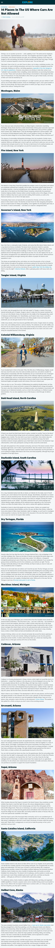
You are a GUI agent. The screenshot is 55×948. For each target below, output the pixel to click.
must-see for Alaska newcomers (41, 925)
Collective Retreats (20, 269)
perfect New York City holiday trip (41, 267)
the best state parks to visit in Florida (24, 580)
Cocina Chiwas (40, 699)
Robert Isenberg (6, 17)
